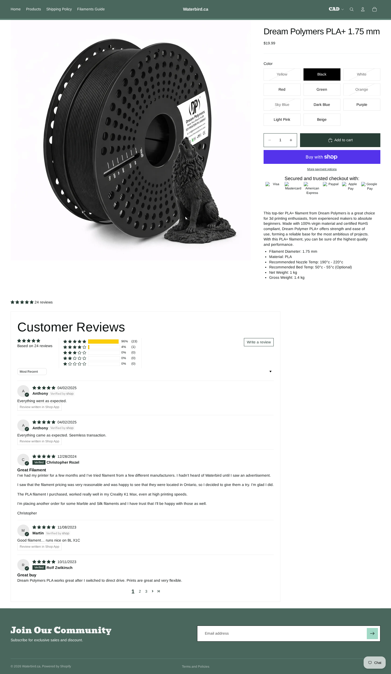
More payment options (322, 169)
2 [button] (140, 591)
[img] (44, 388)
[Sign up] (372, 633)
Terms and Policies (195, 666)
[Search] (351, 9)
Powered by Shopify (56, 666)
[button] (23, 302)
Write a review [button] (259, 342)
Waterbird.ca (31, 666)
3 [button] (146, 591)
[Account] (363, 9)
